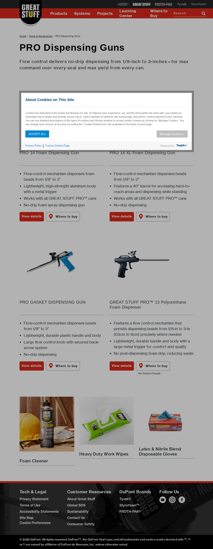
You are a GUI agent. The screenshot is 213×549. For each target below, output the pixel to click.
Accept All (37, 134)
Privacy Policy (33, 145)
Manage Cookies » (172, 134)
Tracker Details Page (57, 145)
